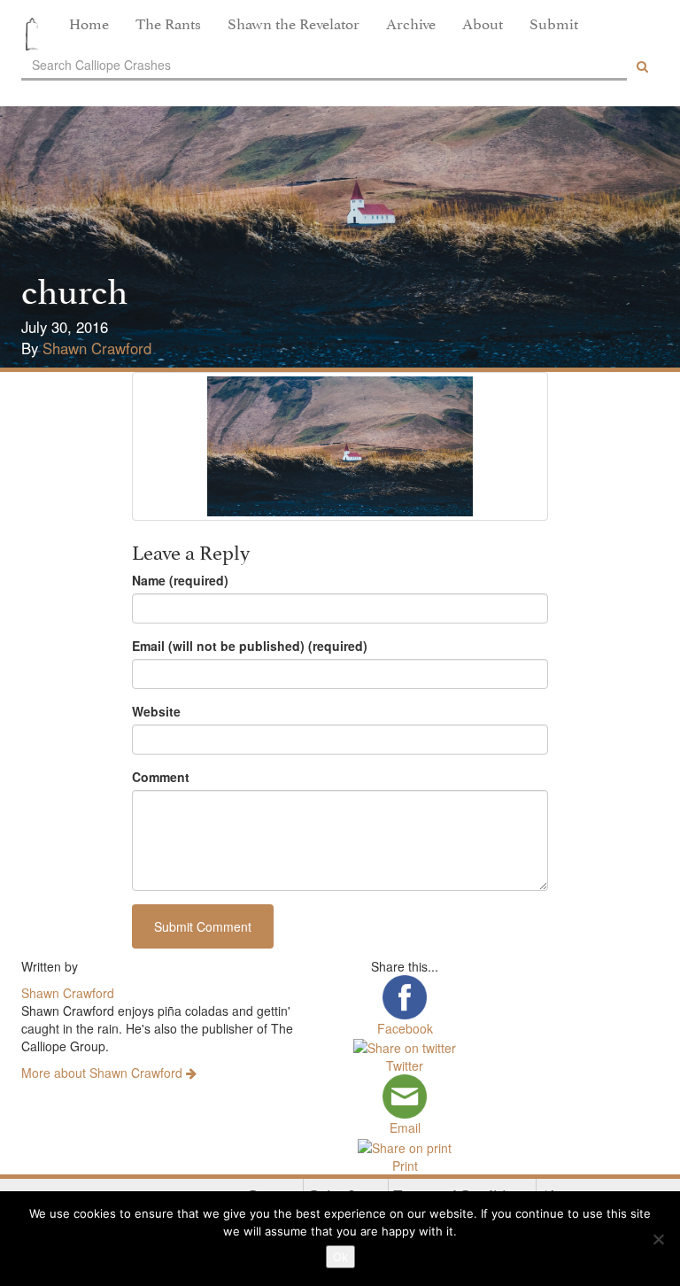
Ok (340, 1257)
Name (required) (180, 580)
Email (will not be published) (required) (249, 646)
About (482, 22)
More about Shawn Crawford (103, 1072)
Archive (411, 22)
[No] (658, 1239)
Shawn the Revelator (293, 22)
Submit (553, 22)
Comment (160, 777)
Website (156, 711)
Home (89, 22)
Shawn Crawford (96, 348)
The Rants (168, 22)
